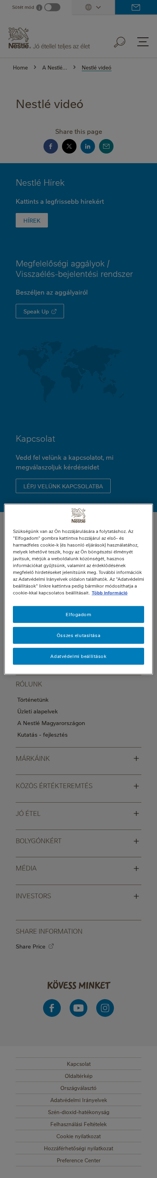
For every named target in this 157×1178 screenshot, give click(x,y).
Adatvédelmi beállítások (78, 656)
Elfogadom (78, 614)
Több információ (110, 593)
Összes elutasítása (78, 635)
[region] (78, 588)
